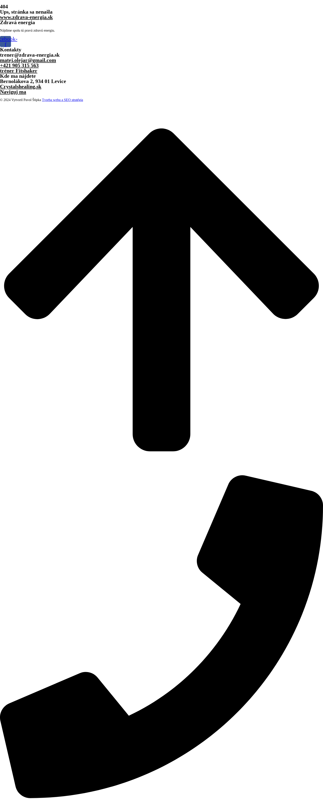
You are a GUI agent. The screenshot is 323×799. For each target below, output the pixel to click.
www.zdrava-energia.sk (26, 17)
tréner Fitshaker (18, 71)
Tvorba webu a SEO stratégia (62, 100)
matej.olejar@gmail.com (28, 60)
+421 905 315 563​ (19, 65)
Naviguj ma (13, 92)
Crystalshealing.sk (20, 86)
